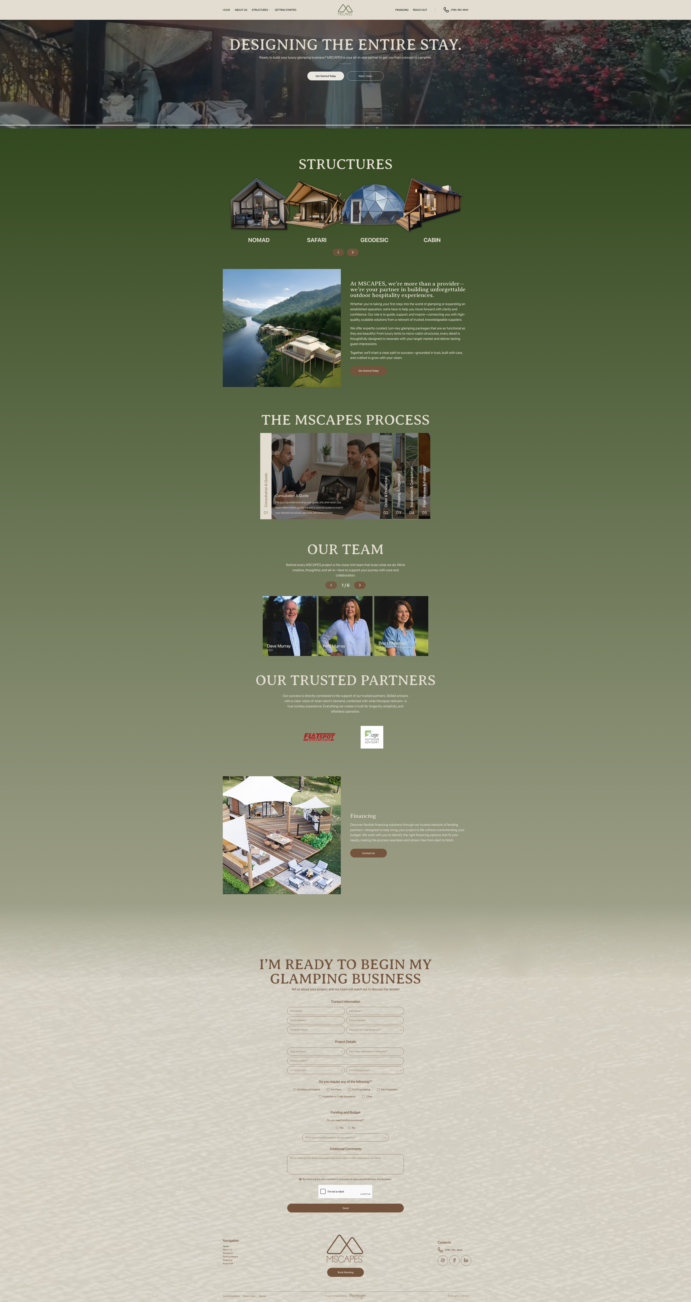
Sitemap (262, 1296)
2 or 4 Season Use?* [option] (360, 1070)
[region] (311, 507)
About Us (241, 10)
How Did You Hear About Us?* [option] (365, 1030)
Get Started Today (326, 75)
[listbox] (375, 1030)
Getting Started (285, 10)
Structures (228, 1253)
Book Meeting (345, 1272)
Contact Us (368, 853)
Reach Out (420, 10)
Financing (401, 10)
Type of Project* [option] (298, 1051)
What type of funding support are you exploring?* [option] (331, 1137)
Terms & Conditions (231, 1296)
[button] (261, 10)
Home (226, 10)
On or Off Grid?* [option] (298, 1070)
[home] (345, 10)
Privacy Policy (249, 1296)
